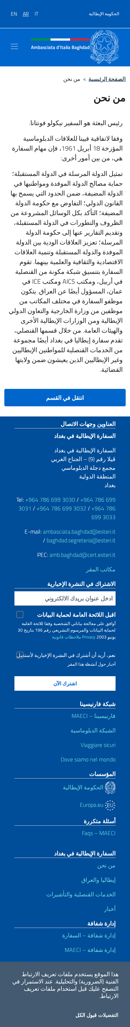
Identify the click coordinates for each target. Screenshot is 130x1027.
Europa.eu (92, 804)
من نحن (106, 865)
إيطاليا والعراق (98, 879)
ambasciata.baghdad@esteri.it (79, 531)
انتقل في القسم (65, 397)
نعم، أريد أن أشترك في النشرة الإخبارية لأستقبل (66, 655)
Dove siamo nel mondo (88, 759)
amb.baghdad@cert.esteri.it (82, 554)
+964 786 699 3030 (50, 499)
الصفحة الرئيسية (107, 79)
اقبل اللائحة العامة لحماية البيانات (76, 614)
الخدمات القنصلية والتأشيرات (81, 894)
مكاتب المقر (101, 569)
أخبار (110, 908)
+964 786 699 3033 (103, 512)
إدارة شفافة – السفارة (89, 935)
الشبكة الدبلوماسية (93, 730)
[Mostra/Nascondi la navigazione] (14, 46)
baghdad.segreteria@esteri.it (81, 540)
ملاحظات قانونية (66, 636)
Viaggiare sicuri (98, 744)
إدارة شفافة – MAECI (90, 949)
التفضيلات (108, 1015)
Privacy (88, 636)
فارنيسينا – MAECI (94, 715)
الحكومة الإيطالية (104, 14)
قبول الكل (86, 1015)
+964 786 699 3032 (61, 508)
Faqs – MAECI (99, 833)
